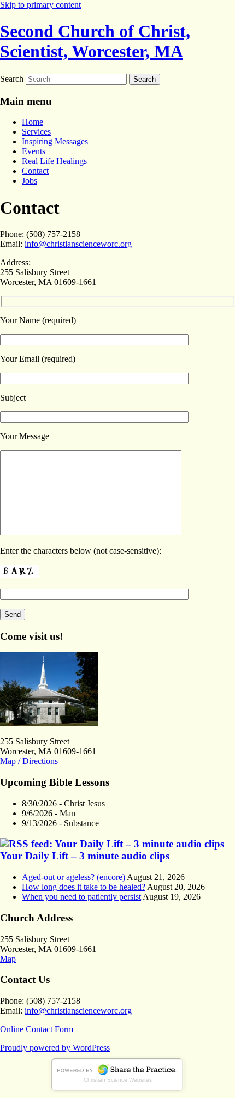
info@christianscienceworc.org (78, 243)
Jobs (29, 180)
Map (8, 958)
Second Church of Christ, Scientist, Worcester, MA (95, 41)
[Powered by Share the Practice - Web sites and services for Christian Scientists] (117, 1089)
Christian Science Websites (118, 1080)
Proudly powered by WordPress (55, 1047)
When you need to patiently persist (81, 896)
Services (36, 131)
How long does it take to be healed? (83, 886)
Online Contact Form (36, 1029)
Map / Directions (29, 761)
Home (32, 121)
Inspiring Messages (55, 141)
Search (12, 78)
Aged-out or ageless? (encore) (73, 877)
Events (33, 151)
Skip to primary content (40, 4)
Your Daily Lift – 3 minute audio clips (84, 856)
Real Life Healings (54, 161)
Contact (35, 170)
